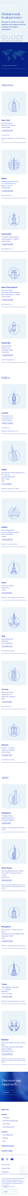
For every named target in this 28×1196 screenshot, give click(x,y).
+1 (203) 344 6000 (7, 244)
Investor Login (7, 1151)
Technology (6, 1124)
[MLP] (8, 5)
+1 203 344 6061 (7, 701)
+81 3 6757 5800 (7, 996)
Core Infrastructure (8, 1127)
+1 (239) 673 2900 (7, 299)
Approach (6, 1092)
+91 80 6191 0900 (7, 941)
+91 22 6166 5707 (7, 1054)
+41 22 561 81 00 (7, 646)
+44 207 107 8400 (7, 423)
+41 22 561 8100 (7, 755)
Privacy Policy (6, 1168)
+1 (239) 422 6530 (7, 355)
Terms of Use (6, 1164)
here (6, 1186)
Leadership (5, 1118)
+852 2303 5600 (7, 880)
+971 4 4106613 (7, 484)
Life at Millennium (7, 1135)
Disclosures (5, 1172)
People (4, 1114)
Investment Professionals (10, 1121)
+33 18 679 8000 (7, 593)
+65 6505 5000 (6, 823)
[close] (26, 1176)
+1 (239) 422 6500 (7, 191)
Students (5, 1138)
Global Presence (8, 1146)
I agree (6, 1192)
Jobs (3, 1141)
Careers (5, 1132)
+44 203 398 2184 (7, 539)
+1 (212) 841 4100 (7, 130)
